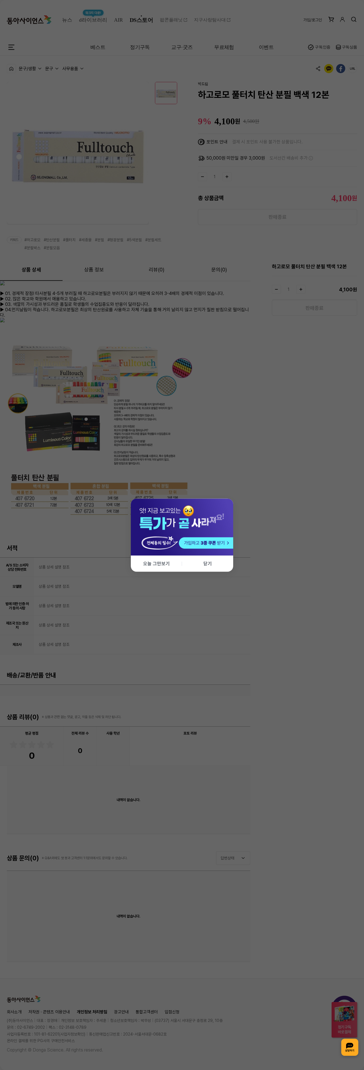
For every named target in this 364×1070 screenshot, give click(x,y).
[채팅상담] (349, 1047)
